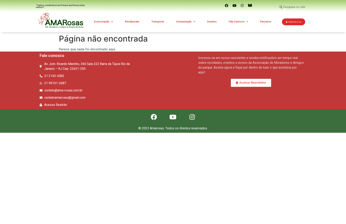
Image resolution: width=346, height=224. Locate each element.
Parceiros (265, 21)
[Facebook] (226, 5)
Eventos (212, 21)
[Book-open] (250, 5)
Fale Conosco (236, 21)
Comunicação (184, 21)
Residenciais (132, 21)
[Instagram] (242, 5)
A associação (101, 21)
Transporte (157, 21)
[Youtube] (234, 5)
